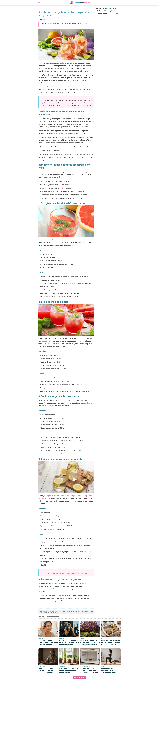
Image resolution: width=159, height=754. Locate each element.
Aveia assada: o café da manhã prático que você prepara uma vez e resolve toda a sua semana (110, 642)
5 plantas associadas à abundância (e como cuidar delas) (68, 670)
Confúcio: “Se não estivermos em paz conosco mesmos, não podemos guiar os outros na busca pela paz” (47, 670)
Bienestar (62, 638)
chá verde (88, 403)
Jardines (82, 638)
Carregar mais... (79, 677)
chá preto (46, 341)
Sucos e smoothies (49, 8)
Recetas (103, 638)
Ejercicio (103, 666)
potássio (62, 188)
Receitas (40, 8)
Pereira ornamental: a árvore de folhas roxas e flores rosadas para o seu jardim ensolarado (90, 642)
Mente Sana (42, 666)
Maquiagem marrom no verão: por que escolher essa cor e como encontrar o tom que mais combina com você (48, 642)
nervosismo (61, 147)
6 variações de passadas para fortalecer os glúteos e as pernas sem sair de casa (110, 670)
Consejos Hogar (85, 666)
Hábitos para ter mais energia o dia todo (73, 573)
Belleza (40, 638)
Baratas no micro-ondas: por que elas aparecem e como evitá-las (90, 670)
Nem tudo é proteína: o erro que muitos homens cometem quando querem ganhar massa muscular (69, 642)
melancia (59, 381)
